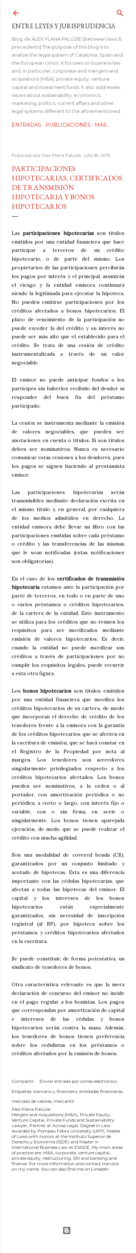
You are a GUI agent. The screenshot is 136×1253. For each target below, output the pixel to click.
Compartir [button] (23, 1081)
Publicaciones (68, 125)
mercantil (64, 1101)
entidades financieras (101, 1091)
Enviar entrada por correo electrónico (78, 1081)
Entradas (26, 125)
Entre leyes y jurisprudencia (63, 26)
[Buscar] (120, 11)
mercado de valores (31, 1101)
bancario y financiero (55, 1091)
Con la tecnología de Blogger (68, 1230)
